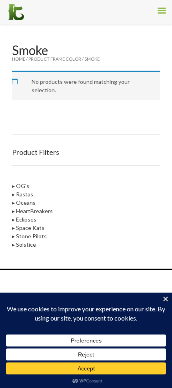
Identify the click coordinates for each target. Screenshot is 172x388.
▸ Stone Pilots (29, 236)
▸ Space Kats (28, 227)
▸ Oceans (24, 202)
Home (18, 58)
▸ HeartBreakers (32, 211)
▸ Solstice (24, 244)
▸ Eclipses (24, 219)
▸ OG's (20, 185)
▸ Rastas (22, 194)
